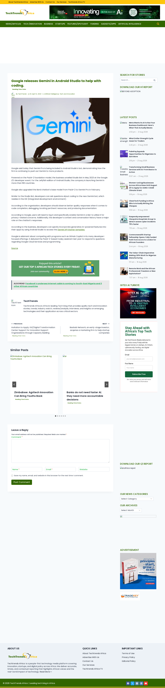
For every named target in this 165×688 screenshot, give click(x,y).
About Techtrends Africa (18, 2)
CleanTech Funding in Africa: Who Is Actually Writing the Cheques (141, 203)
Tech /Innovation (32, 23)
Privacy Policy (128, 657)
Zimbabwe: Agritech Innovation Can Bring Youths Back (33, 394)
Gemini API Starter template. (71, 229)
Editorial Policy (129, 661)
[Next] (106, 384)
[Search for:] (139, 80)
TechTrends (22, 94)
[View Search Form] (158, 24)
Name (15, 469)
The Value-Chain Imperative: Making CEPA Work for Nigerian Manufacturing (142, 255)
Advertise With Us (37, 2)
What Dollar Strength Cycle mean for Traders (141, 139)
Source (14, 248)
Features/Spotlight (77, 23)
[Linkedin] (141, 683)
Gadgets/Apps (108, 23)
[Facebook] (128, 683)
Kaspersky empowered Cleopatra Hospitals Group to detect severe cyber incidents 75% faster (142, 220)
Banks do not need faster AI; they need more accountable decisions (85, 396)
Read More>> (46, 671)
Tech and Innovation (67, 94)
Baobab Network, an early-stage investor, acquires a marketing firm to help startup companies (89, 328)
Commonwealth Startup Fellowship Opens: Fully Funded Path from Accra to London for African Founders (142, 238)
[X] (132, 683)
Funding (94, 23)
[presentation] (34, 371)
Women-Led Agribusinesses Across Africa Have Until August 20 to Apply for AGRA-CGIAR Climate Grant (143, 187)
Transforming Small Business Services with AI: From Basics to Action (143, 169)
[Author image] (13, 94)
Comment (17, 437)
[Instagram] (137, 683)
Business (48, 23)
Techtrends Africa (16, 663)
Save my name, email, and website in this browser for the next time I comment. (48, 475)
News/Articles (13, 23)
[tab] (55, 416)
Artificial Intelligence (129, 23)
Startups (60, 23)
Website (83, 469)
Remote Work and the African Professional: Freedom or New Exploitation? (142, 271)
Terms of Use (128, 653)
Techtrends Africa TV (76, 2)
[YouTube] (146, 683)
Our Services (61, 2)
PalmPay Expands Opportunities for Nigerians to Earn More (142, 154)
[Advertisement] (82, 45)
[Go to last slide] (14, 384)
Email (49, 469)
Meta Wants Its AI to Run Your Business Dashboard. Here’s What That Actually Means (142, 125)
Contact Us (50, 2)
